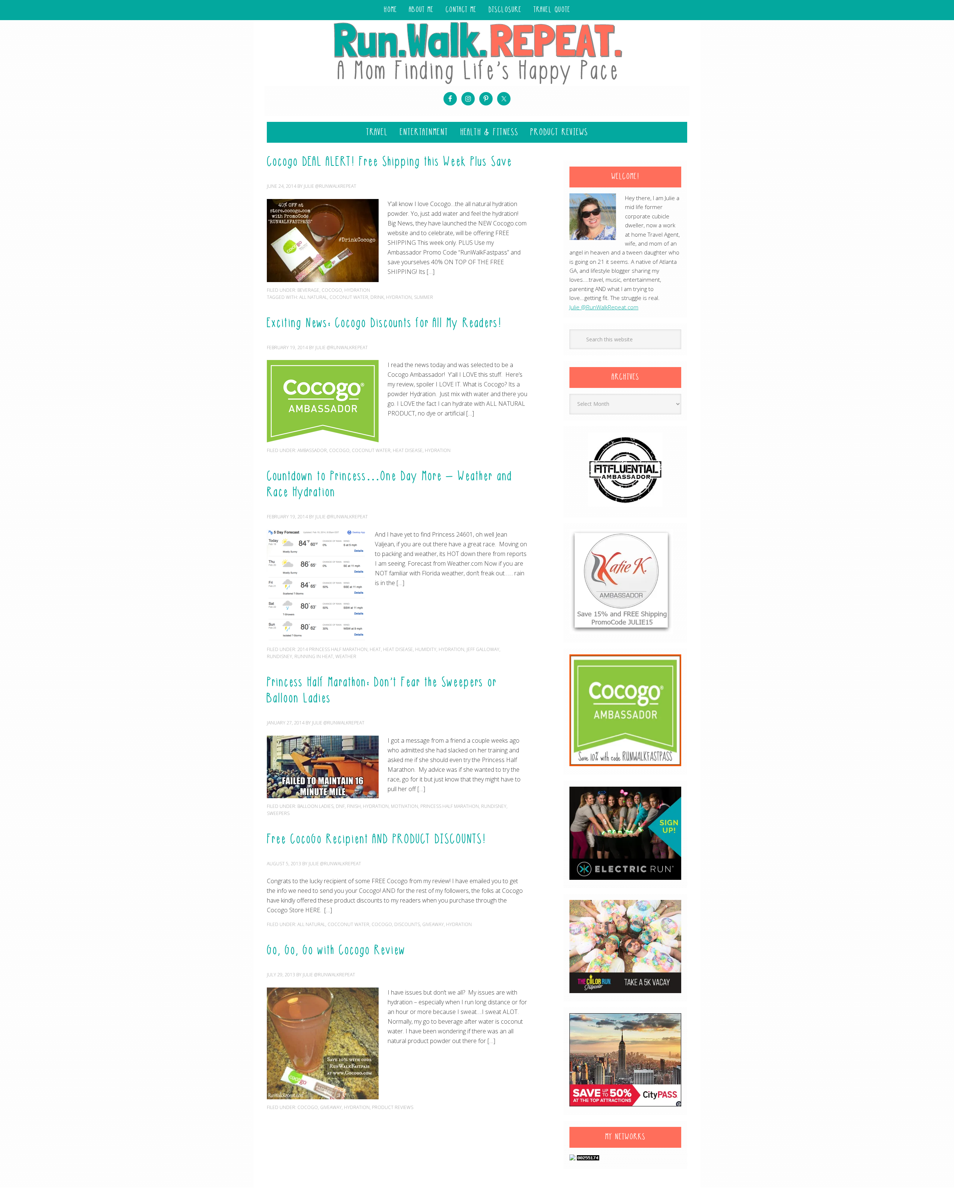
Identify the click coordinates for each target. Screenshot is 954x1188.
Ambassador (312, 450)
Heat (375, 649)
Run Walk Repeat (477, 52)
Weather (345, 656)
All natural (311, 924)
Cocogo (332, 290)
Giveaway (433, 924)
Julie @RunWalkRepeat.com (603, 307)
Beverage (308, 290)
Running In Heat (313, 656)
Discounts (407, 924)
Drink (377, 297)
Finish (354, 806)
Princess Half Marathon (449, 806)
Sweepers (278, 813)
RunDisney (279, 656)
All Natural (313, 297)
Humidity (425, 649)
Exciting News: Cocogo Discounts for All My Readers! (384, 324)
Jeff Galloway (483, 649)
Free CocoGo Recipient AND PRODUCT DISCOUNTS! (376, 840)
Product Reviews (392, 1107)
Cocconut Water (348, 924)
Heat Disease (408, 450)
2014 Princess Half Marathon (332, 649)
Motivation (404, 806)
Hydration (357, 290)
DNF (340, 806)
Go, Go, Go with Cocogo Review (336, 951)
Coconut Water (348, 297)
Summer (423, 297)
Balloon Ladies (315, 806)
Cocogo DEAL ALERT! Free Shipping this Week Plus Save (389, 162)
